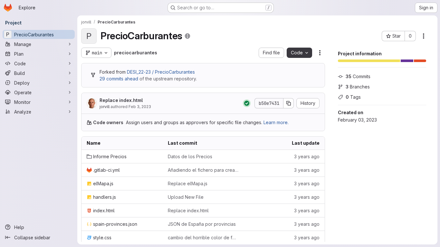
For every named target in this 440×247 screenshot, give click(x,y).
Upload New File (186, 197)
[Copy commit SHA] (288, 103)
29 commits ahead (119, 78)
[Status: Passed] (247, 103)
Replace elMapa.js (187, 183)
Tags (353, 97)
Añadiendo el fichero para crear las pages (203, 170)
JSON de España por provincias (202, 224)
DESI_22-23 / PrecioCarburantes (161, 72)
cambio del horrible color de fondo (203, 237)
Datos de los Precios (190, 156)
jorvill (105, 106)
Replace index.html (121, 100)
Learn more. (276, 122)
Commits (358, 76)
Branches (358, 86)
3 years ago (307, 156)
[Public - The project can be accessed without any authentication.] (187, 36)
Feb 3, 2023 (140, 106)
